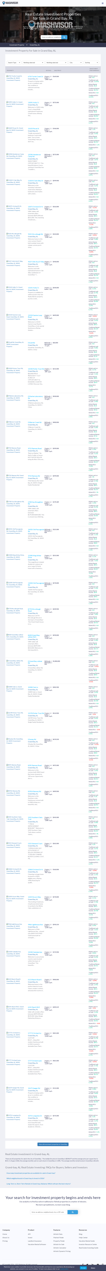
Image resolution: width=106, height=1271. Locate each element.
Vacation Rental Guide (87, 1241)
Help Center (83, 1237)
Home (4, 1234)
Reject (93, 1268)
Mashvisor (22, 1264)
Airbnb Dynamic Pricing (61, 1251)
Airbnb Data (57, 1234)
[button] (14, 62)
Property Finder (59, 1241)
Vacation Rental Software (37, 1244)
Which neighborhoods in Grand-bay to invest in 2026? (26, 1178)
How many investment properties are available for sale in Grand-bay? (31, 1173)
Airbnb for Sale (58, 1244)
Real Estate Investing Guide (88, 1248)
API (29, 1234)
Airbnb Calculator (59, 1248)
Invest (30, 1237)
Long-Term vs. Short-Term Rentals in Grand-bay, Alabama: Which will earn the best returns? (39, 1184)
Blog (80, 1234)
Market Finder (58, 1237)
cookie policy (64, 1269)
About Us (5, 1237)
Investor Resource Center (88, 1244)
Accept (83, 1268)
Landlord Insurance (34, 1241)
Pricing (5, 1241)
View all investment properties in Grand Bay (53, 1144)
